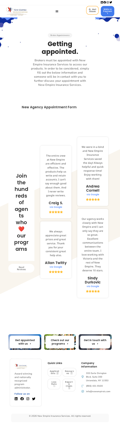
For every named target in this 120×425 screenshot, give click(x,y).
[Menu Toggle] (56, 11)
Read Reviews (21, 268)
